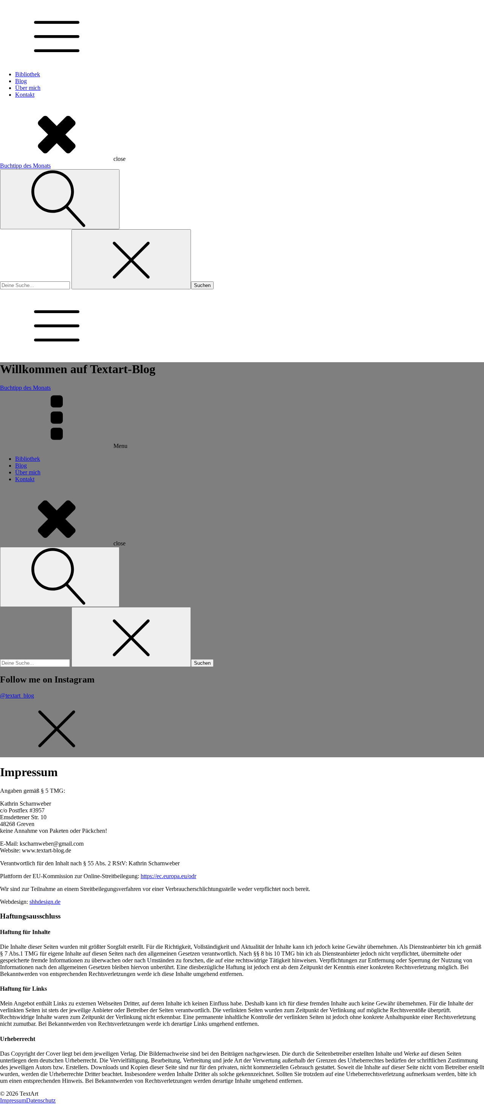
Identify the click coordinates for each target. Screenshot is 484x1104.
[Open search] (59, 199)
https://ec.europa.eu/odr (168, 876)
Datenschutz (41, 1100)
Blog (21, 81)
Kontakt (24, 94)
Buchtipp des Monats (25, 165)
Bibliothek (27, 74)
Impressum (13, 1100)
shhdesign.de (44, 902)
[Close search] (131, 259)
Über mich (27, 88)
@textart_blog (17, 695)
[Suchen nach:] (35, 285)
